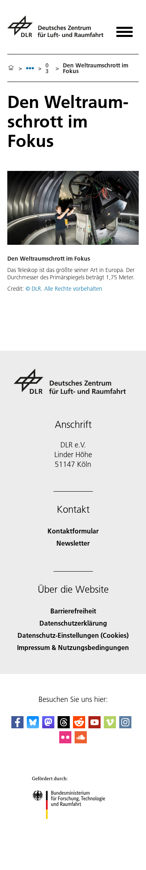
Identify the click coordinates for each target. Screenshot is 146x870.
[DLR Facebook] (17, 725)
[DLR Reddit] (79, 725)
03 (47, 68)
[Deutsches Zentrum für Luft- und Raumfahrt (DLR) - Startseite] (56, 29)
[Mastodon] (48, 725)
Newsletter (73, 543)
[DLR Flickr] (65, 740)
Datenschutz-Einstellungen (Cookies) (73, 635)
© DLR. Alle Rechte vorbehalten (64, 288)
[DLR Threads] (64, 725)
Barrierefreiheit (73, 611)
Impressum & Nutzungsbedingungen (73, 647)
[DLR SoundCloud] (81, 740)
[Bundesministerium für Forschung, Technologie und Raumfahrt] (73, 827)
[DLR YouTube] (94, 725)
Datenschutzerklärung (73, 623)
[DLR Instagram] (125, 725)
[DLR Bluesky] (33, 725)
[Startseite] (11, 68)
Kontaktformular (73, 531)
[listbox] (30, 68)
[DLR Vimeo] (110, 725)
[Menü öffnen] (124, 29)
